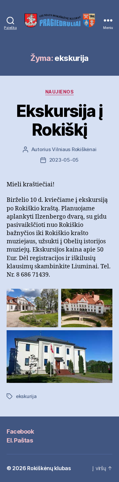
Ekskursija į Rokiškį (59, 120)
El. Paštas (20, 440)
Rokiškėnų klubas (49, 468)
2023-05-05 (64, 160)
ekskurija (26, 396)
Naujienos (59, 91)
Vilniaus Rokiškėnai (74, 149)
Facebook (20, 431)
